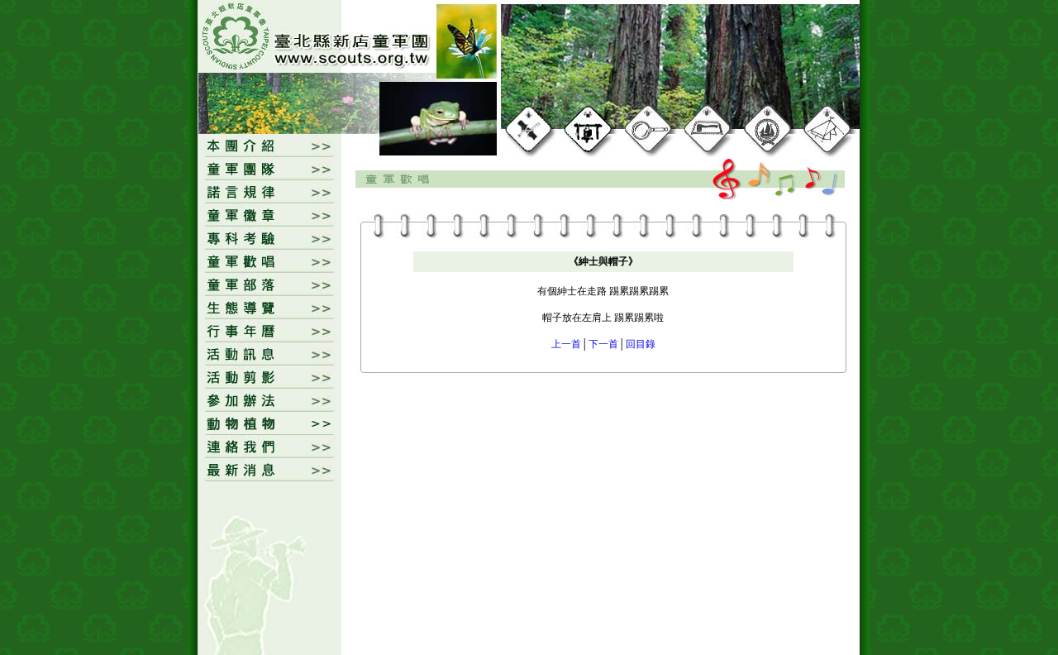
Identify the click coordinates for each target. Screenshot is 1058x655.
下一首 (603, 344)
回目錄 (640, 344)
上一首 (566, 344)
